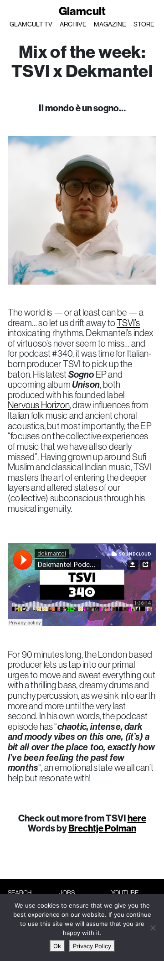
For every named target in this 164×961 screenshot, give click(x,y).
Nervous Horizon (39, 404)
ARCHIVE (73, 24)
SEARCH (19, 892)
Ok (57, 946)
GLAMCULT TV (31, 24)
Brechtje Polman (102, 828)
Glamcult (82, 11)
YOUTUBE (124, 892)
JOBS (67, 892)
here (137, 818)
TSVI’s (128, 322)
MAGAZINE (110, 24)
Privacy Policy (92, 946)
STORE (143, 24)
